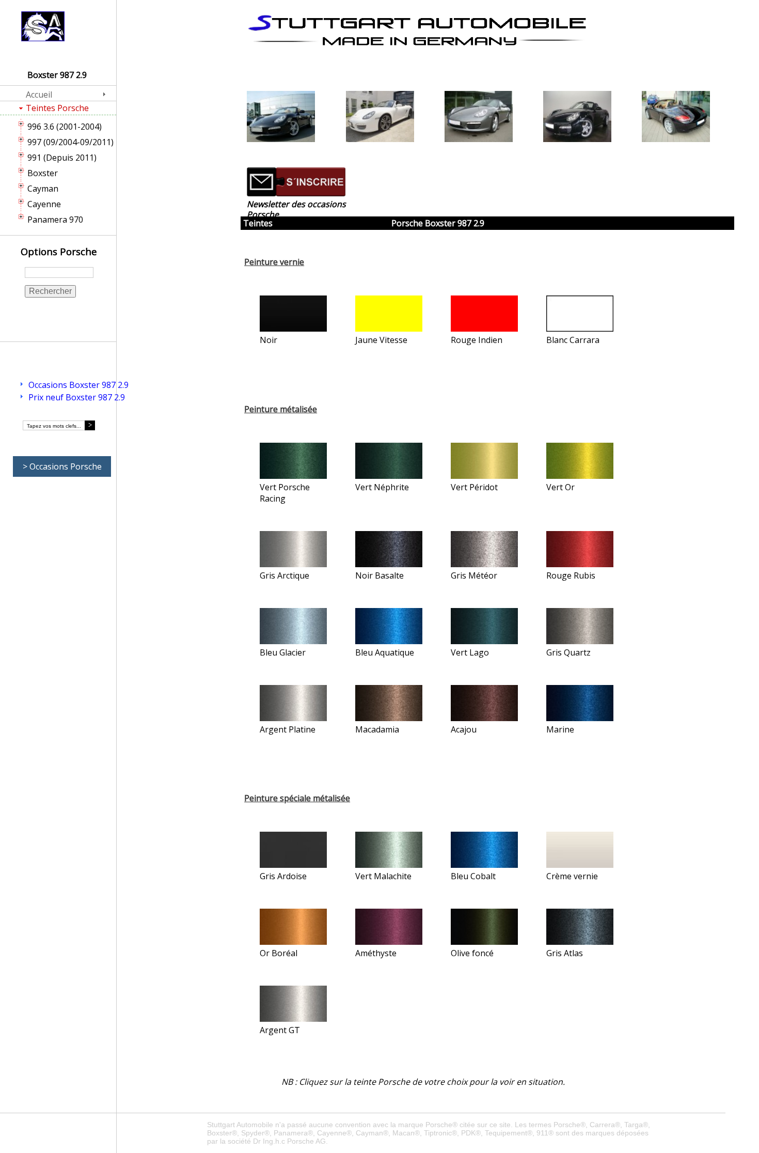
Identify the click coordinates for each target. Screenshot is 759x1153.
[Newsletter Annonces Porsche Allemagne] (296, 193)
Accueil (39, 94)
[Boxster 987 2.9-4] (577, 118)
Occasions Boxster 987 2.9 (78, 385)
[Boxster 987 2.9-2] (380, 118)
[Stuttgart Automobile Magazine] (417, 30)
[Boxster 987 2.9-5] (676, 118)
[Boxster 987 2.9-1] (281, 118)
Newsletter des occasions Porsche (296, 209)
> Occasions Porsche (62, 466)
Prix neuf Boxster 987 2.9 (76, 397)
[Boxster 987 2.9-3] (479, 118)
